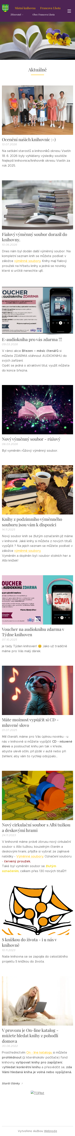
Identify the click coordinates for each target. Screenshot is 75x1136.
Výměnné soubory (29, 856)
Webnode (50, 1131)
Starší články (11, 1083)
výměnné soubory (27, 261)
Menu (69, 11)
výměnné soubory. (27, 551)
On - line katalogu (39, 1052)
